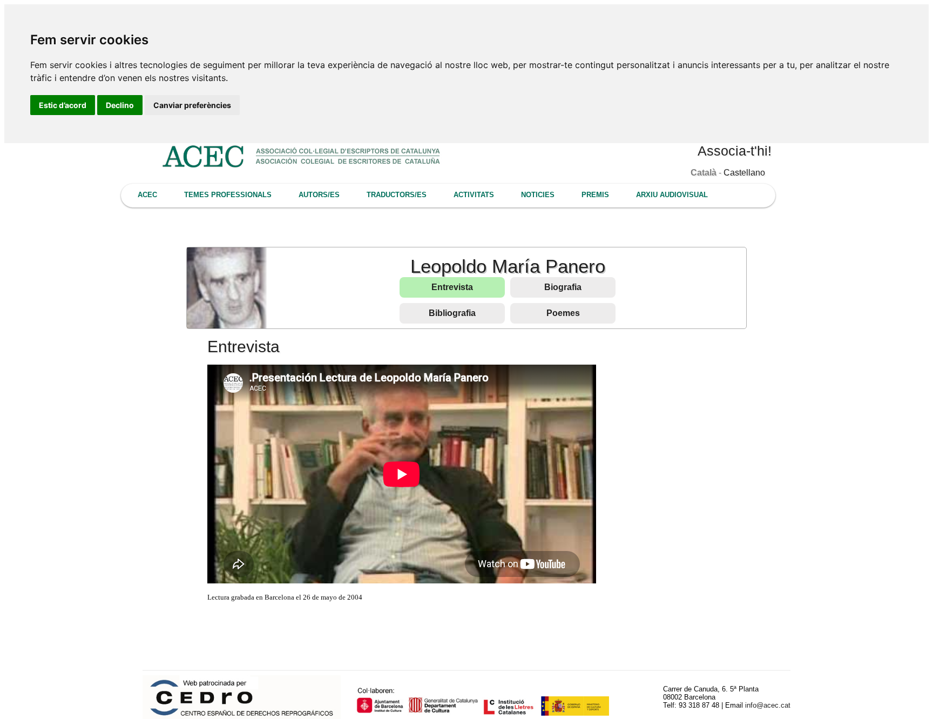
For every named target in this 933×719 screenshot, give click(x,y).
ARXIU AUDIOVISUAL (672, 195)
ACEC (147, 195)
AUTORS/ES (319, 195)
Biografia (563, 287)
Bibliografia (452, 313)
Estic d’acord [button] (62, 105)
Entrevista (452, 287)
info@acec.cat (767, 705)
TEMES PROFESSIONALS (228, 195)
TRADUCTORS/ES (397, 195)
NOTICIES (538, 195)
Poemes (563, 313)
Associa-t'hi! (735, 150)
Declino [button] (120, 105)
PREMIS (595, 195)
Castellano (744, 172)
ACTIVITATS (474, 195)
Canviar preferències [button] (192, 105)
